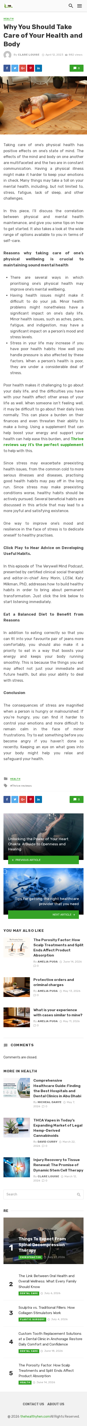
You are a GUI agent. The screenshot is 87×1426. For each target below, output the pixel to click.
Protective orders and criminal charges (53, 982)
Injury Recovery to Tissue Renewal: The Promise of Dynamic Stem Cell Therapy (58, 1165)
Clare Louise (28, 54)
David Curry (47, 1141)
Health (8, 19)
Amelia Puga (48, 961)
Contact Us (33, 1404)
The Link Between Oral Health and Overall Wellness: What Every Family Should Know (48, 1281)
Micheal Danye (49, 1102)
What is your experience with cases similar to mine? (57, 1012)
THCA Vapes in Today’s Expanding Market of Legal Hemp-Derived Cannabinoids (57, 1128)
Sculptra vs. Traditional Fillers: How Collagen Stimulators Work (47, 1310)
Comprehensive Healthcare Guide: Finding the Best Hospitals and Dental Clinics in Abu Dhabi (57, 1088)
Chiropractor (30, 1257)
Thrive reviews (22, 785)
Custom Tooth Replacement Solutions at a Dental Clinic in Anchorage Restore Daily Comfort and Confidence (50, 1339)
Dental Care (29, 1293)
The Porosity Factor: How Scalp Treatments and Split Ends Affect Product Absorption (58, 947)
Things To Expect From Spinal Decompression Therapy (42, 1244)
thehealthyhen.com (35, 1417)
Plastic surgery (32, 1319)
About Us (55, 1404)
